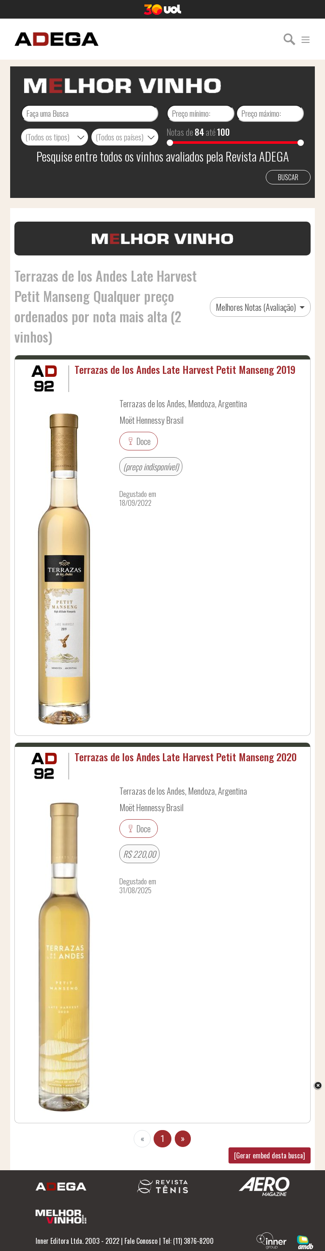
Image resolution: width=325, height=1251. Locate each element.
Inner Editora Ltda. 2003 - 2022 (77, 1241)
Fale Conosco (140, 1241)
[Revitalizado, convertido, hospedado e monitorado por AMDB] (305, 1241)
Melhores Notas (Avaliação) (256, 307)
